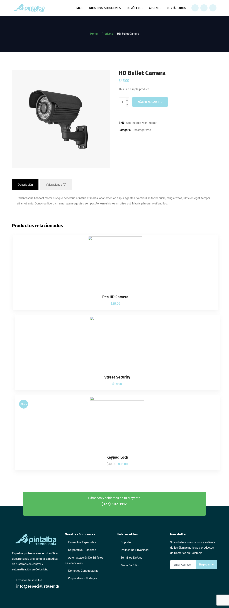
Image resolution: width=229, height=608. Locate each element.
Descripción (25, 184)
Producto (107, 33)
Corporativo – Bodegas (82, 578)
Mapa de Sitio (129, 565)
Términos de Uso (131, 557)
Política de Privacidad (134, 550)
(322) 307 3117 (114, 504)
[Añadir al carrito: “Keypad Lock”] (213, 449)
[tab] (25, 184)
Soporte (126, 542)
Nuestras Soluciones (105, 8)
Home (94, 33)
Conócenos (135, 8)
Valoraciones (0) (56, 184)
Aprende (155, 8)
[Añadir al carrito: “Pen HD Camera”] (211, 288)
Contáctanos (176, 8)
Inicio (80, 8)
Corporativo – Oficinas (82, 550)
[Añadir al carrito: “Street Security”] (213, 368)
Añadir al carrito (150, 102)
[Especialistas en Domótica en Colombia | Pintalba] (29, 8)
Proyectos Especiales (82, 542)
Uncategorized (142, 130)
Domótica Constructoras (83, 570)
